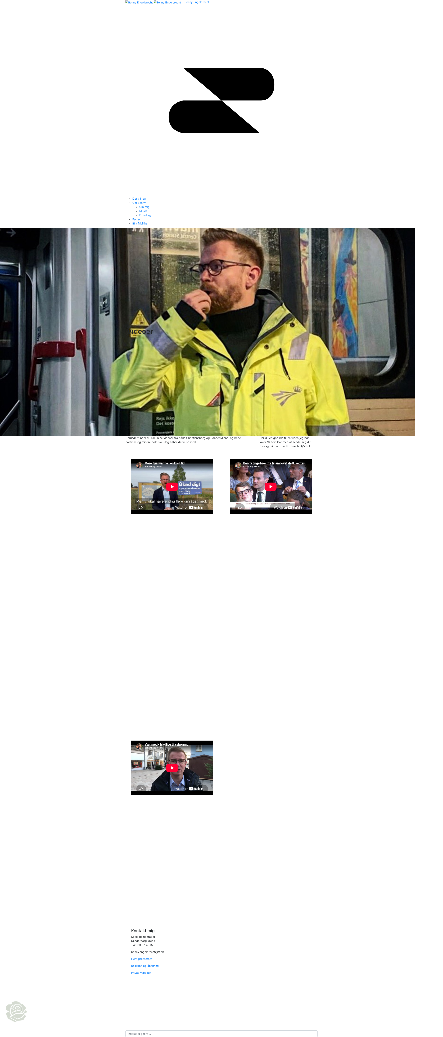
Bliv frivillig (139, 223)
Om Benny (139, 202)
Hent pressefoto (141, 959)
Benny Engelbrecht (197, 2)
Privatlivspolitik (141, 972)
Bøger (136, 219)
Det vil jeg (139, 198)
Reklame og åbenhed (145, 965)
